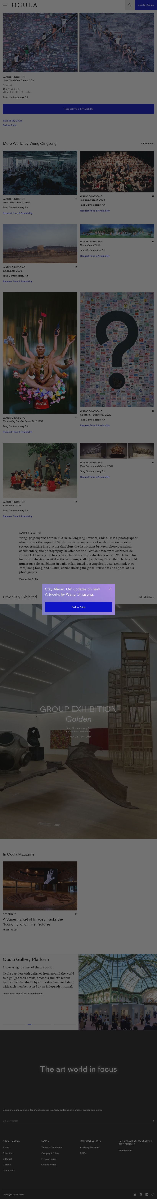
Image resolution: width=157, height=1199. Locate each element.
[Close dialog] (110, 589)
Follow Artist (78, 607)
